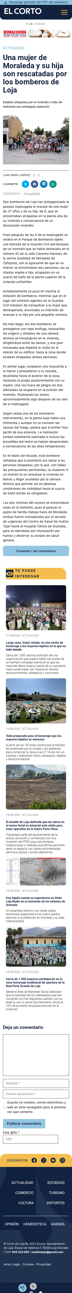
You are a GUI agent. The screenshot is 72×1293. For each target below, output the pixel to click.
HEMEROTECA (34, 1224)
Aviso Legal (12, 1264)
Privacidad (43, 1264)
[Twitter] (44, 1160)
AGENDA (58, 1224)
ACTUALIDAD (22, 1182)
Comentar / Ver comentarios (36, 551)
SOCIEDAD (56, 1182)
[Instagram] (62, 1160)
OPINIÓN (12, 1224)
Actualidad (13, 48)
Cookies (28, 1264)
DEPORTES (56, 1203)
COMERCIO (24, 1193)
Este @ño (11, 1132)
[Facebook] (34, 1160)
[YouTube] (53, 1160)
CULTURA (26, 1203)
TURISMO (57, 1193)
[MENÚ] (64, 11)
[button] (33, 1286)
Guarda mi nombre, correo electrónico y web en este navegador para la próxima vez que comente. (36, 1107)
